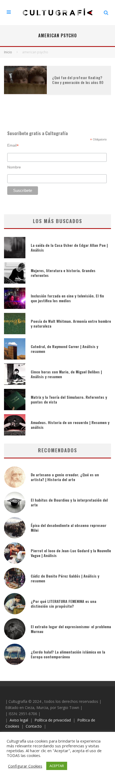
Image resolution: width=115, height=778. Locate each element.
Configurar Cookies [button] (25, 766)
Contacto (34, 726)
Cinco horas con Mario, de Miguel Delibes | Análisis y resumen (66, 374)
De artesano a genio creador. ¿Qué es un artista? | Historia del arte (65, 477)
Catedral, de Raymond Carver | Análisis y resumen (64, 349)
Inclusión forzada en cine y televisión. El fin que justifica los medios (67, 298)
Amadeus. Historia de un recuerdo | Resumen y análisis (70, 425)
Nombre (14, 167)
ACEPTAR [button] (56, 765)
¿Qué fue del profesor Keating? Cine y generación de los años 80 (77, 80)
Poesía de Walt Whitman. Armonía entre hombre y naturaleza (71, 323)
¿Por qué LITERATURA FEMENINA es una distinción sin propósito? (63, 603)
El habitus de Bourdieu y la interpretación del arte (69, 502)
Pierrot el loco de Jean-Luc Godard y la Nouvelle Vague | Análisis (71, 553)
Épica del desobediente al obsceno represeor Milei (68, 527)
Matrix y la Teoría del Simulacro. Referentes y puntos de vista (69, 399)
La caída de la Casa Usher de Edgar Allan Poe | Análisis (69, 247)
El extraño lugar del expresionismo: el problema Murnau (71, 629)
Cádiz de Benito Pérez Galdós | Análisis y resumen (65, 578)
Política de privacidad (52, 720)
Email (13, 145)
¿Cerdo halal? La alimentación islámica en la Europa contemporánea (68, 654)
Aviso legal (19, 720)
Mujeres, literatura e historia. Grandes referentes (63, 273)
